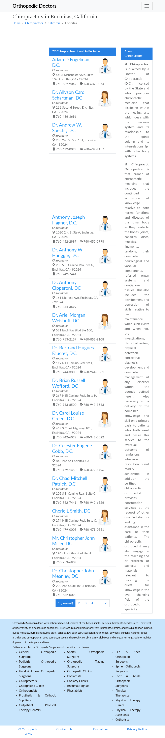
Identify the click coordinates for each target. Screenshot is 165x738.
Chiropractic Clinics (31, 685)
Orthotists (122, 719)
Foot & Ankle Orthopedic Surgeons (128, 681)
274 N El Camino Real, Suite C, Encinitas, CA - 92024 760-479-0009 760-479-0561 (78, 520)
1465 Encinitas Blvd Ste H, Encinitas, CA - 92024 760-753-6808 (73, 550)
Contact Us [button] (64, 729)
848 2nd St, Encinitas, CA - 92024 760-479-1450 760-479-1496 (78, 458)
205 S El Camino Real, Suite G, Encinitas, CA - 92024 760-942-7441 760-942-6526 (78, 490)
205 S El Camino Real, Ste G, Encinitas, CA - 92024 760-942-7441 (73, 262)
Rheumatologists (78, 685)
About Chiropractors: (134, 54)
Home (16, 23)
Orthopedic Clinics (79, 671)
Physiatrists (74, 690)
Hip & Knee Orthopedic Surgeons (128, 657)
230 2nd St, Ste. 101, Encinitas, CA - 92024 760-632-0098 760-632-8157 (78, 137)
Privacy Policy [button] (137, 729)
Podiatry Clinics (77, 681)
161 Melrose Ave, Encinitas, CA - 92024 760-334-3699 (75, 294)
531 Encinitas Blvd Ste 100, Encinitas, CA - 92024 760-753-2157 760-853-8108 (78, 327)
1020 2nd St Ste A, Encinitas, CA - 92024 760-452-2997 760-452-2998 (78, 229)
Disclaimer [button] (100, 729)
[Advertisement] (82, 36)
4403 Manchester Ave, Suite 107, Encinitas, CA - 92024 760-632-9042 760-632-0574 (78, 72)
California (54, 23)
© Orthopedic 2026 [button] (28, 732)
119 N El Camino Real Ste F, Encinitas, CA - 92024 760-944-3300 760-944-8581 (78, 360)
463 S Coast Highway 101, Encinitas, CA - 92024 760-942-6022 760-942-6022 (78, 425)
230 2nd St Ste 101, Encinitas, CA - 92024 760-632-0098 (74, 583)
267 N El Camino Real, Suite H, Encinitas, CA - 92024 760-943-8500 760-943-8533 (78, 392)
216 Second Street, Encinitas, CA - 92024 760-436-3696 (73, 104)
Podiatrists (74, 676)
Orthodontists (28, 690)
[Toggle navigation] (147, 6)
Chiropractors (34, 23)
